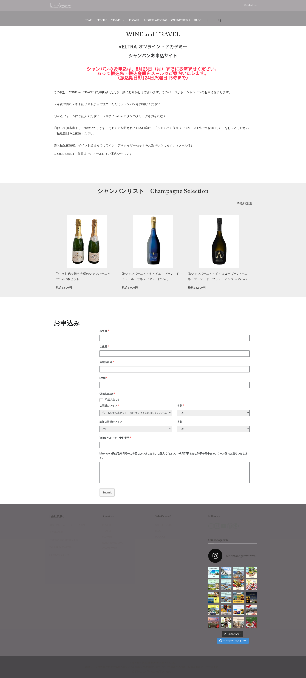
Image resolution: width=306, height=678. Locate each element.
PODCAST (161, 537)
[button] (123, 20)
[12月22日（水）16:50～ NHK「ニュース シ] (213, 622)
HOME (88, 20)
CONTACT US (110, 548)
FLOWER (134, 20)
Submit (107, 492)
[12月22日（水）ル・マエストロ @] (251, 610)
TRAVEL (116, 20)
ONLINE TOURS (180, 20)
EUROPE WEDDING (155, 20)
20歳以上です (112, 399)
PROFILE (102, 20)
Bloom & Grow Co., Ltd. (163, 663)
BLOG (197, 20)
